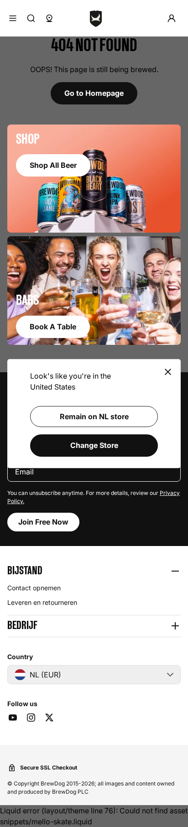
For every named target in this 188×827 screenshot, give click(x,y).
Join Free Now (43, 521)
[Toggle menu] (12, 18)
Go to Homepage (94, 93)
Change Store (94, 445)
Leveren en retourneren (42, 602)
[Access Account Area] (171, 18)
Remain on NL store (94, 416)
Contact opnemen (34, 588)
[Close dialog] (167, 372)
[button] (94, 571)
